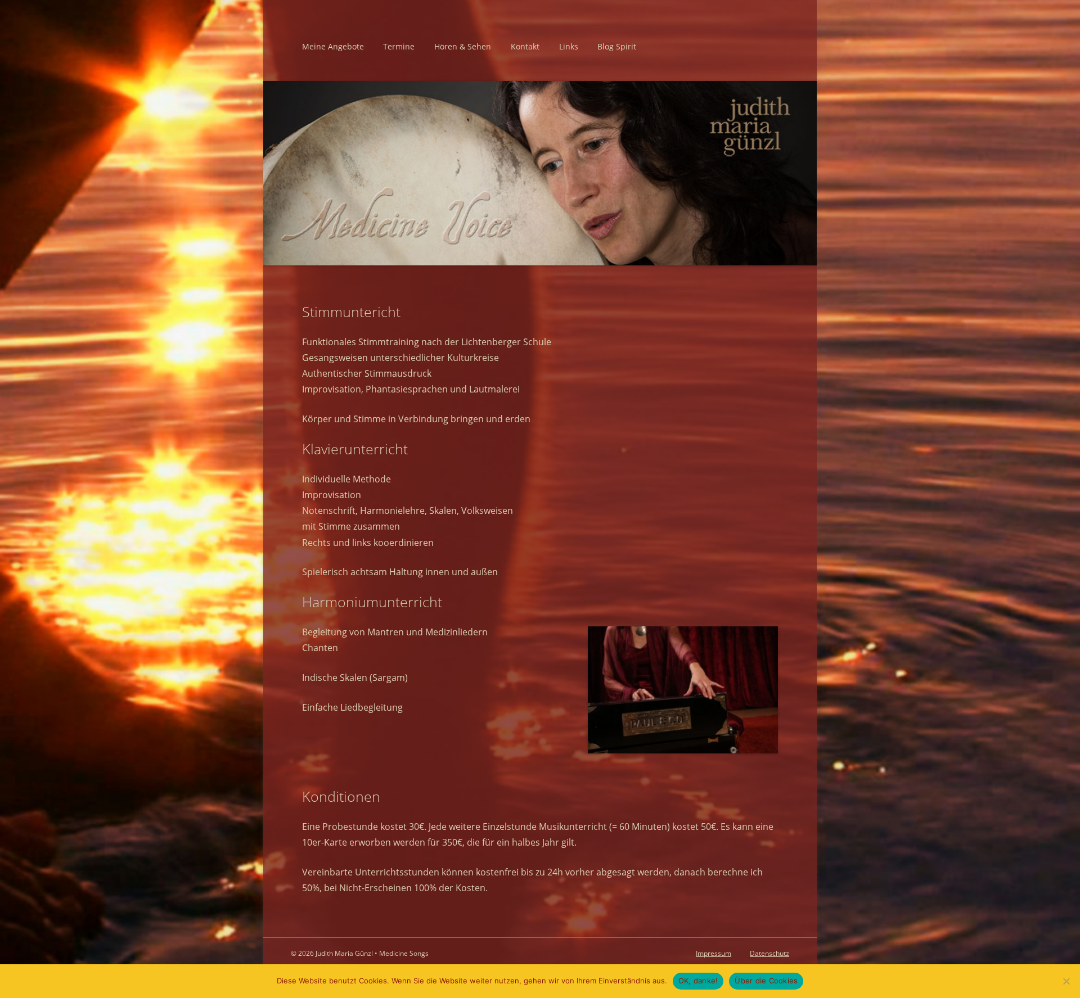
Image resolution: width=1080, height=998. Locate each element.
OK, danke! (698, 980)
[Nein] (1066, 981)
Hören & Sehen (462, 46)
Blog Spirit (616, 46)
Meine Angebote (333, 46)
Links (568, 46)
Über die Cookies (766, 980)
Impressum (713, 953)
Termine (399, 46)
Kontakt (525, 46)
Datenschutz (769, 953)
